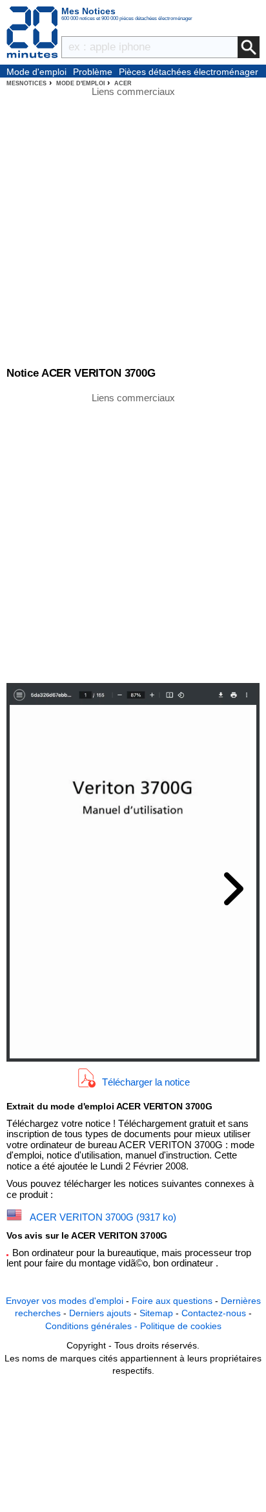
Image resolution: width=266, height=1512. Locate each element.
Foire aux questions (172, 1301)
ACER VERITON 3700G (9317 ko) (103, 1217)
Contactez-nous (213, 1313)
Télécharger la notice (146, 1081)
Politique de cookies (180, 1326)
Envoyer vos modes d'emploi (64, 1301)
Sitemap (156, 1313)
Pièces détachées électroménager (188, 72)
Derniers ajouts (100, 1313)
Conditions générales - (92, 1326)
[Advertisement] (133, 537)
